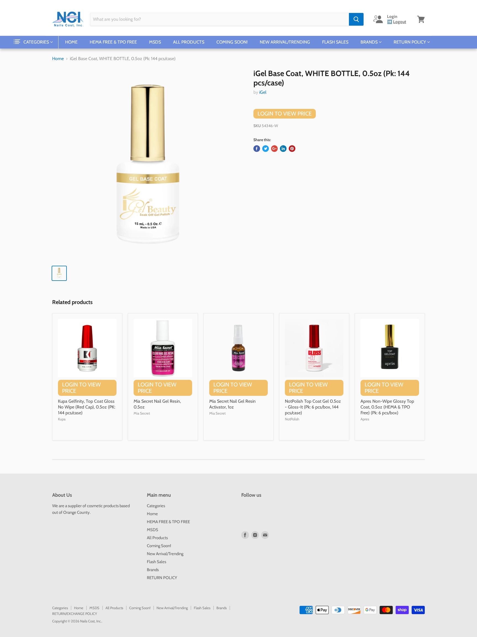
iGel (262, 92)
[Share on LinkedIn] (283, 148)
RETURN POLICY (410, 42)
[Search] (356, 19)
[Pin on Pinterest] (292, 148)
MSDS (155, 42)
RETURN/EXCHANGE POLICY (74, 613)
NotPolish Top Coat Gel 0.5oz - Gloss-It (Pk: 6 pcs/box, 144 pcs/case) (313, 407)
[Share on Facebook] (256, 148)
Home (71, 42)
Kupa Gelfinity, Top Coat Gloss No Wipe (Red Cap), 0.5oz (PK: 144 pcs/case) (86, 407)
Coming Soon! (232, 42)
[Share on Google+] (274, 148)
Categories (36, 42)
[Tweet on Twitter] (265, 148)
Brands (370, 42)
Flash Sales (335, 42)
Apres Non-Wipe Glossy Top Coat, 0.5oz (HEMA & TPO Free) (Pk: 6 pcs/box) (387, 407)
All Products (188, 42)
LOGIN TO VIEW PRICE (285, 113)
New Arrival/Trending (285, 42)
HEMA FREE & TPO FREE (113, 42)
